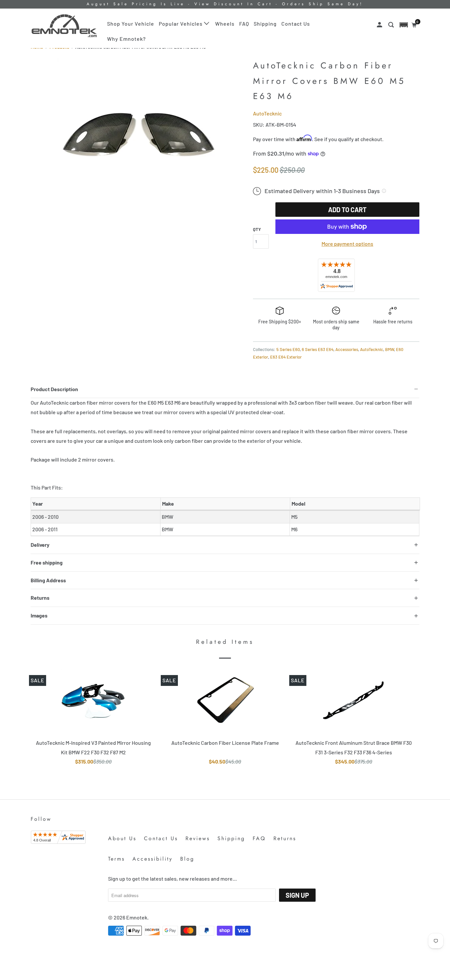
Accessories (346, 349)
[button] (403, 24)
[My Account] (380, 25)
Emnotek (136, 917)
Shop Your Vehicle (130, 23)
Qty (257, 229)
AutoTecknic (267, 113)
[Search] (391, 25)
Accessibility (152, 859)
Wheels (225, 23)
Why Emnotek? (126, 39)
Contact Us (295, 23)
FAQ (244, 23)
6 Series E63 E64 (317, 349)
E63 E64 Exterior (286, 357)
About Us (122, 838)
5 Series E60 (288, 349)
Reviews (197, 838)
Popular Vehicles (181, 23)
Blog (187, 859)
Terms (116, 859)
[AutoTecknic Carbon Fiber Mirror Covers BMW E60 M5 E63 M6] (138, 139)
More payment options (347, 243)
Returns (284, 838)
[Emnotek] (64, 26)
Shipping (265, 23)
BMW (389, 349)
